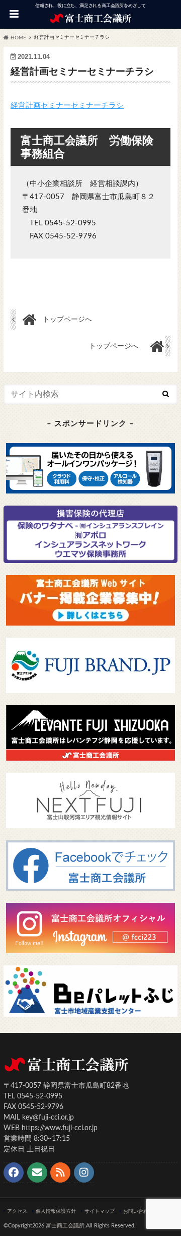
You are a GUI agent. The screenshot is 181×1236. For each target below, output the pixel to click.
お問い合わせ (138, 1211)
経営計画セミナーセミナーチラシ (67, 105)
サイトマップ (99, 1211)
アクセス (17, 1211)
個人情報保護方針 (56, 1211)
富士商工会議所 (65, 1225)
